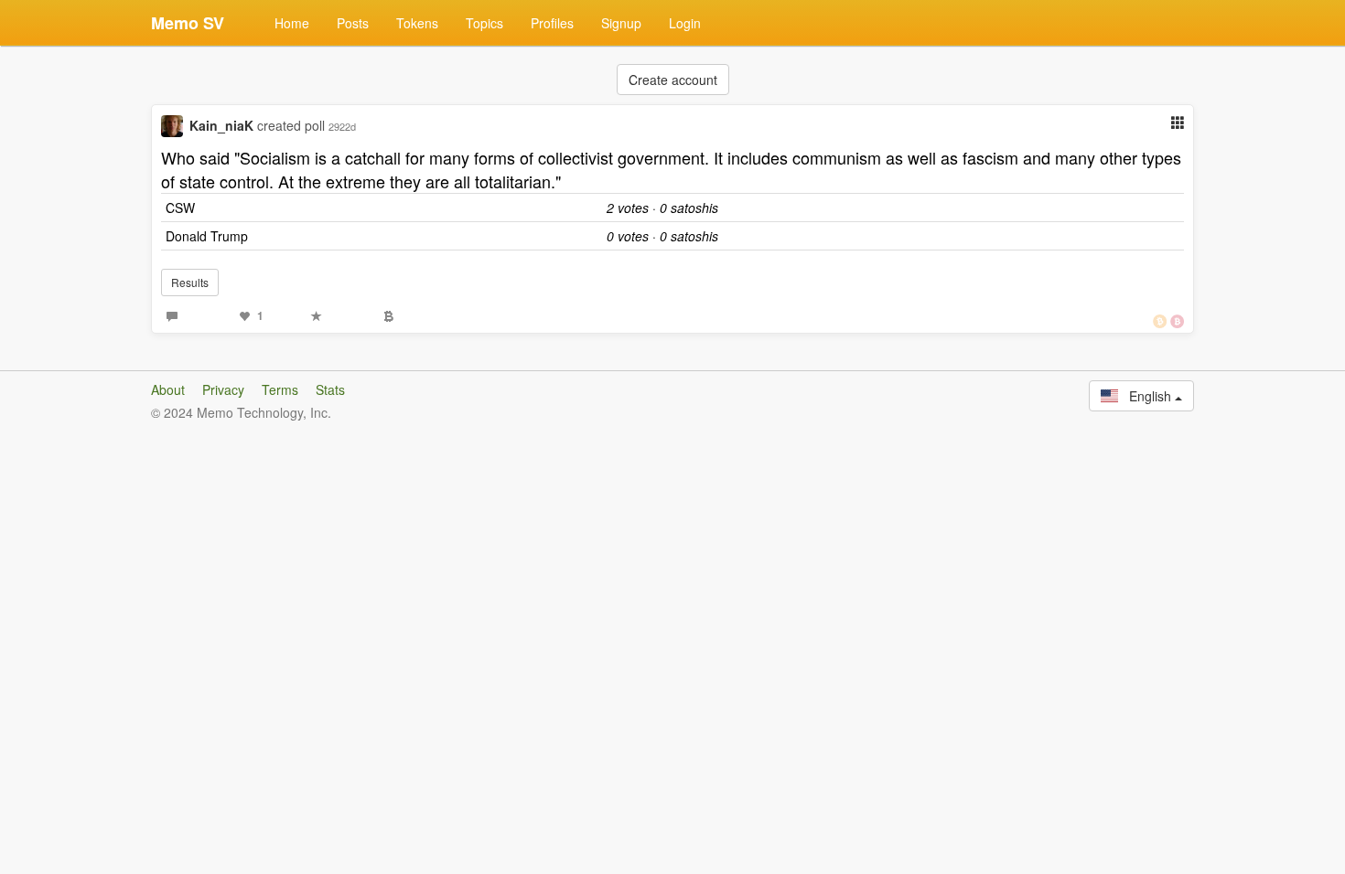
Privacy (223, 389)
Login (685, 23)
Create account (673, 79)
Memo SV (187, 23)
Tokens (417, 23)
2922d (342, 126)
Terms (280, 389)
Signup (621, 23)
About (168, 389)
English (1146, 396)
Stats (330, 389)
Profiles (552, 23)
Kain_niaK (221, 125)
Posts (353, 23)
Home (291, 23)
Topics (484, 23)
